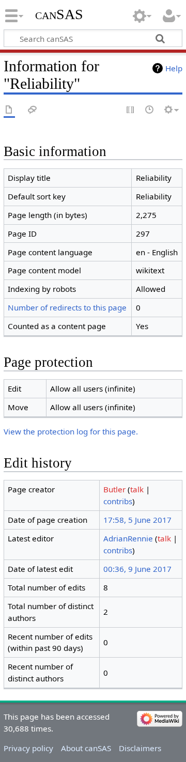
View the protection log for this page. (71, 431)
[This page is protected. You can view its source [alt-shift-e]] (130, 110)
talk (137, 489)
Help (173, 68)
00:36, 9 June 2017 (137, 569)
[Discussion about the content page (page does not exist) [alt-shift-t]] (32, 110)
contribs (117, 501)
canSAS (59, 14)
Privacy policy (28, 748)
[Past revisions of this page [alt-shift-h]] (150, 110)
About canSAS (86, 748)
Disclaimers (140, 748)
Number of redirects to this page (67, 307)
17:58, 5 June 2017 (137, 520)
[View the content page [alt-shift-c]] (9, 110)
